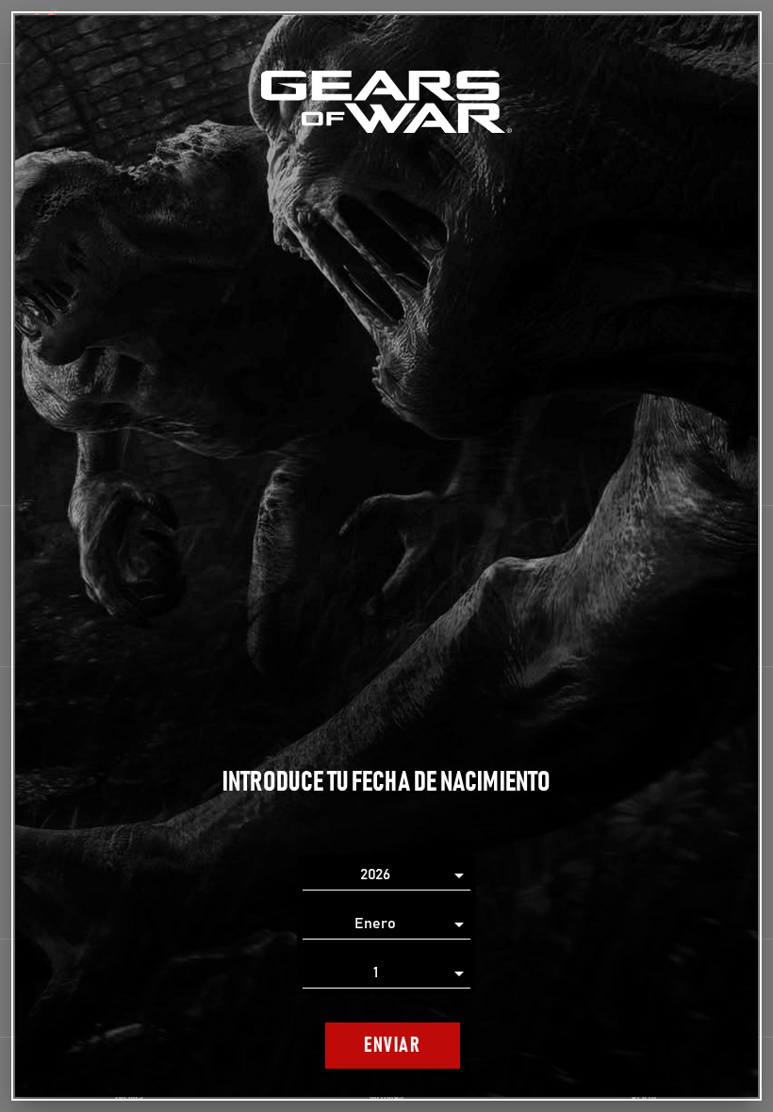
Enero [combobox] (375, 923)
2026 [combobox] (375, 874)
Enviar (392, 1045)
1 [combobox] (375, 972)
